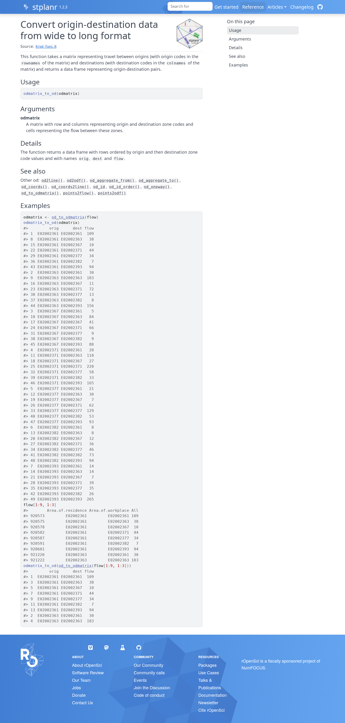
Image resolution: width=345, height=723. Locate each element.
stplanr (44, 7)
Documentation (212, 695)
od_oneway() (157, 187)
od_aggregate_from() (112, 180)
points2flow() (78, 193)
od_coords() (34, 187)
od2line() (52, 180)
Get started (226, 7)
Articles (275, 7)
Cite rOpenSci (211, 710)
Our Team (81, 680)
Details (236, 47)
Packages (207, 665)
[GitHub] (320, 7)
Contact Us (82, 702)
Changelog (302, 7)
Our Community (148, 665)
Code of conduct (149, 695)
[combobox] (190, 6)
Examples (238, 65)
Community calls (149, 672)
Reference (253, 7)
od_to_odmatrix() (40, 193)
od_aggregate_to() (159, 180)
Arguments (240, 39)
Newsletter (208, 702)
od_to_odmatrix (68, 217)
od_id (99, 187)
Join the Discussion (152, 687)
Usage (235, 30)
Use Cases (208, 672)
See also (237, 56)
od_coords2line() (70, 187)
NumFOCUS (253, 667)
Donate (79, 695)
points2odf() (112, 193)
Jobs (76, 687)
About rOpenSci (87, 665)
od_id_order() (124, 187)
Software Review (88, 672)
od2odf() (76, 180)
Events (140, 680)
